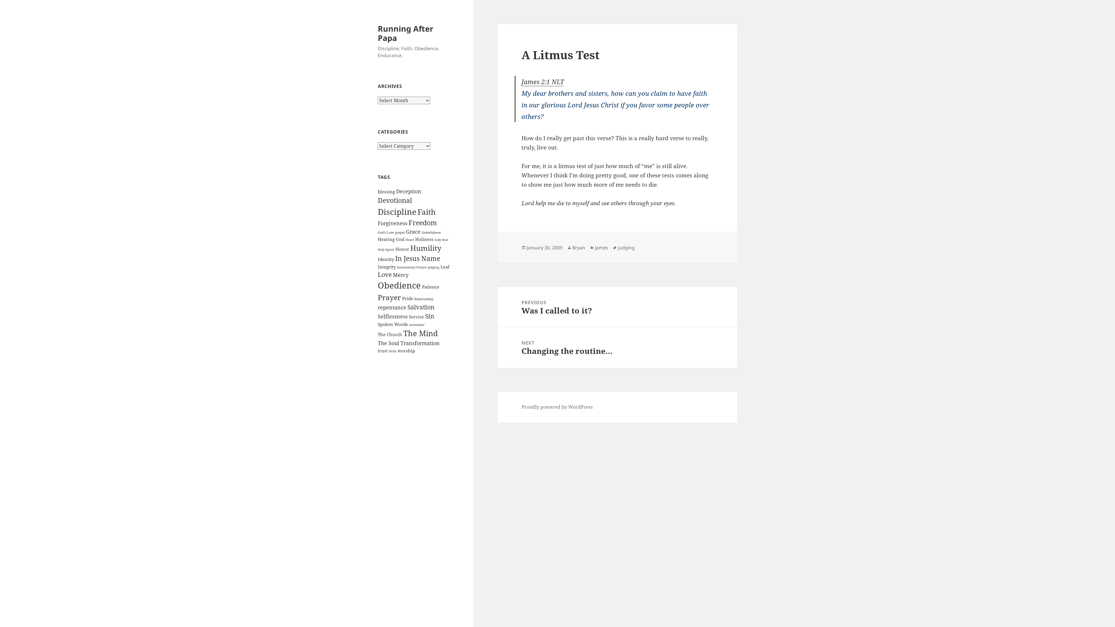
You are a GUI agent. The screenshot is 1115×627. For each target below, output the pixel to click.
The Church (390, 334)
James (601, 247)
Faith (427, 212)
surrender (417, 325)
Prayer (389, 297)
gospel (400, 232)
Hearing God (391, 239)
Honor (402, 249)
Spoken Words (393, 324)
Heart (409, 240)
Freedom (423, 222)
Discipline (397, 211)
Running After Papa (405, 33)
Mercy (401, 274)
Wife (392, 351)
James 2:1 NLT (542, 81)
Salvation (421, 307)
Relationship (424, 299)
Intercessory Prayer (412, 267)
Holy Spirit (386, 250)
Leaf (444, 267)
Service (416, 317)
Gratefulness (431, 232)
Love (385, 275)
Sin (429, 316)
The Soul (388, 343)
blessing (386, 191)
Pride (407, 298)
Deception (408, 191)
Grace (413, 231)
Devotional (395, 200)
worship (406, 351)
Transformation (420, 343)
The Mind (420, 333)
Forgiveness (392, 223)
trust (383, 351)
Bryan (578, 247)
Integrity (387, 267)
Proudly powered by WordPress (557, 407)
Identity (386, 259)
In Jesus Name (417, 258)
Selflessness (393, 316)
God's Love (386, 232)
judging (433, 267)
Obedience (399, 285)
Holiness (424, 239)
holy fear (441, 240)
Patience (430, 287)
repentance (392, 307)
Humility (425, 248)
